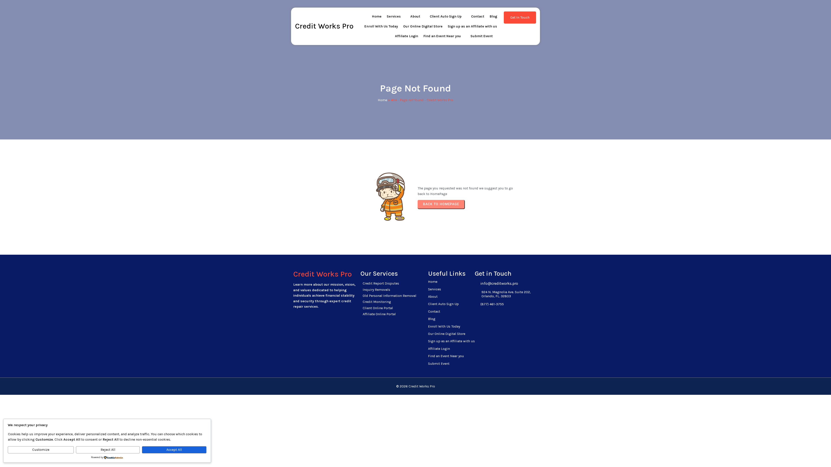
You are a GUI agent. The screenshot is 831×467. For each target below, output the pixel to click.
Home (382, 100)
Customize (40, 450)
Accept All (174, 450)
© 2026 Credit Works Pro (415, 386)
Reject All (108, 450)
